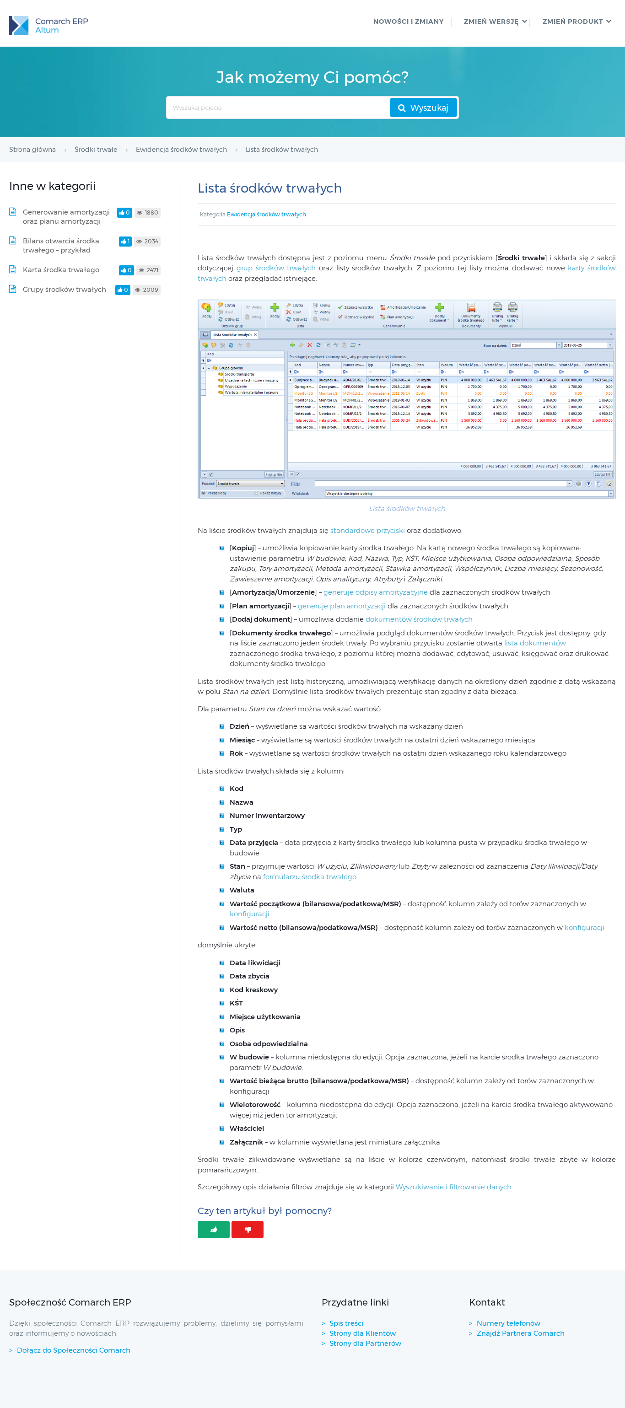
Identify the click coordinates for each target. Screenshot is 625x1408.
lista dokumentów (535, 643)
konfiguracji (249, 913)
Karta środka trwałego (61, 269)
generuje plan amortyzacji (342, 606)
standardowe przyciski (367, 530)
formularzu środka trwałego (309, 876)
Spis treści (346, 1323)
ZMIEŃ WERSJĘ (491, 21)
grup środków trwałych (276, 267)
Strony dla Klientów (362, 1333)
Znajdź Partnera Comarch (521, 1333)
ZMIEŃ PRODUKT (573, 21)
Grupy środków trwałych (64, 289)
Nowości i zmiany (408, 21)
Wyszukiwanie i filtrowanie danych (454, 1186)
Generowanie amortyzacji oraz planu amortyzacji (66, 217)
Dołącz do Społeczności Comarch (73, 1350)
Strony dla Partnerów (365, 1343)
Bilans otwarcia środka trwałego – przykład (61, 245)
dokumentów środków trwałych (419, 619)
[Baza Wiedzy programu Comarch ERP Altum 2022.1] (48, 23)
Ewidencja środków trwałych (266, 214)
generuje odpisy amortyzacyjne (375, 592)
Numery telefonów (508, 1323)
